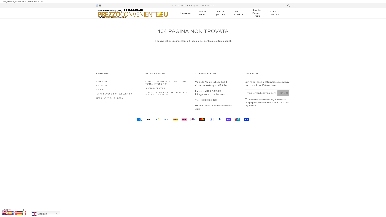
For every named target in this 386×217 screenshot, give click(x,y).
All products (103, 85)
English (42, 213)
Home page (102, 81)
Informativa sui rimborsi (109, 98)
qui (197, 40)
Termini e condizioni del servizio (114, 94)
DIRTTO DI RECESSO (155, 88)
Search (100, 90)
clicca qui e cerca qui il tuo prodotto (193, 5)
